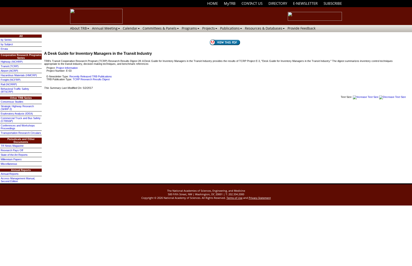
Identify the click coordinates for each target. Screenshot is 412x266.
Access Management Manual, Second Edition (18, 180)
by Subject (7, 44)
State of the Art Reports (14, 154)
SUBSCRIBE (333, 3)
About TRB (78, 28)
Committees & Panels (159, 28)
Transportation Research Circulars (21, 132)
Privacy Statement (260, 198)
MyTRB (230, 3)
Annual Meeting (105, 28)
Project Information (67, 67)
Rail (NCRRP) (9, 84)
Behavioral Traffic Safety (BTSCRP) (15, 90)
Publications (230, 28)
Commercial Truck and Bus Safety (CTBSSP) (21, 119)
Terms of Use (234, 198)
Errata (4, 48)
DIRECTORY (277, 3)
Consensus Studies (12, 101)
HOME (212, 3)
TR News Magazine (12, 145)
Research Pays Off (12, 150)
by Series (6, 39)
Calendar (130, 28)
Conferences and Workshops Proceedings (18, 127)
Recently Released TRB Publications (90, 76)
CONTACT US (252, 3)
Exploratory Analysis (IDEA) (17, 113)
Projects (208, 28)
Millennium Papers (11, 159)
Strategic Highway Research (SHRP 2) (17, 107)
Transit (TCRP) (10, 66)
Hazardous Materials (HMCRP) (19, 75)
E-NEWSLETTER (305, 3)
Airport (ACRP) (9, 70)
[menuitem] (212, 3)
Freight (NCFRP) (11, 79)
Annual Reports (10, 173)
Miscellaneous (9, 163)
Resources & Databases (263, 28)
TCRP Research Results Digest (91, 79)
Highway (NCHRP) (12, 61)
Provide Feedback (301, 28)
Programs (189, 28)
